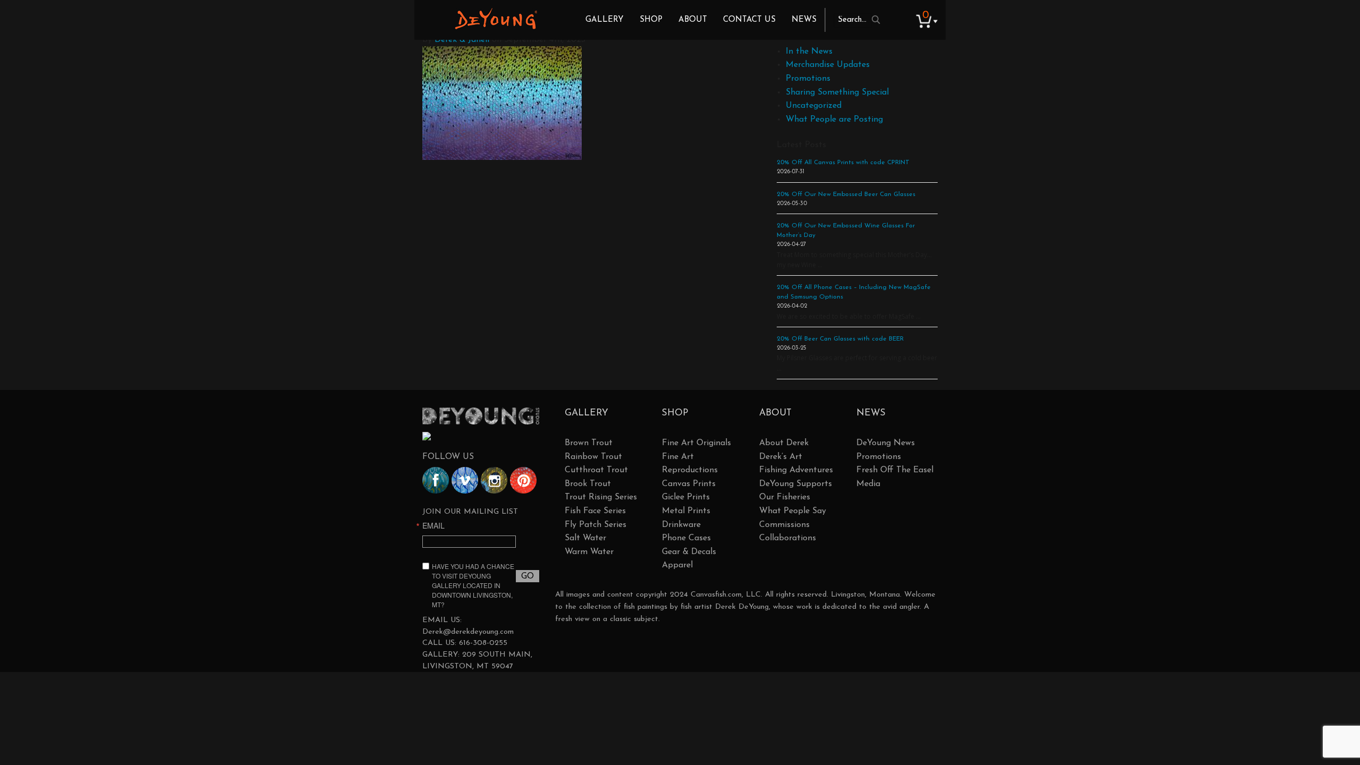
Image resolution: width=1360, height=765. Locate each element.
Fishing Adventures (796, 470)
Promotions (808, 78)
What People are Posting (834, 119)
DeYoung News (885, 443)
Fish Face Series (595, 511)
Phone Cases (686, 538)
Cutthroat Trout (596, 470)
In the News (809, 51)
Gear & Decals (689, 552)
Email (433, 525)
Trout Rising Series (601, 497)
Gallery (604, 20)
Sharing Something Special (837, 92)
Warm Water (589, 552)
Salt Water (585, 538)
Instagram (494, 480)
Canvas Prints (689, 484)
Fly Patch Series (595, 525)
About (692, 20)
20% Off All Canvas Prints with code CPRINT (843, 162)
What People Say (792, 511)
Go (527, 576)
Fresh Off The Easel (894, 470)
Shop (651, 20)
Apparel (677, 565)
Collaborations (787, 538)
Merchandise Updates (828, 65)
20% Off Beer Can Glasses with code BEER (840, 339)
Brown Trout (589, 443)
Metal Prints (686, 511)
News (804, 20)
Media (868, 484)
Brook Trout (588, 484)
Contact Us (749, 20)
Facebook (435, 480)
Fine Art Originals (696, 443)
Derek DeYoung (496, 18)
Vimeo (465, 480)
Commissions (784, 525)
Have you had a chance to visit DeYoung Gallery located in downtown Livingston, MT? (473, 585)
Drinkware (681, 525)
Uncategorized (814, 105)
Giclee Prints (686, 497)
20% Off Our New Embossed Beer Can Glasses (846, 194)
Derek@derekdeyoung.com (468, 632)
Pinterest (523, 480)
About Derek (784, 443)
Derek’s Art (780, 457)
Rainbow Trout (593, 457)
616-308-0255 (483, 643)
